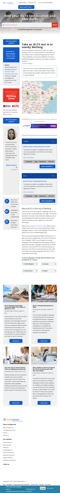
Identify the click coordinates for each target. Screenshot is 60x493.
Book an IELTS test (25, 7)
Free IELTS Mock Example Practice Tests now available (10, 55)
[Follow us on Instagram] (10, 474)
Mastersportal (7, 445)
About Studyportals (8, 427)
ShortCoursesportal (8, 452)
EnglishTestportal (8, 457)
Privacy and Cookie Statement (21, 484)
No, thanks (50, 488)
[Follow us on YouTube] (15, 469)
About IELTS (32, 2)
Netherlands (13, 191)
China (36, 40)
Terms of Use (34, 484)
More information (28, 157)
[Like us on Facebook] (5, 469)
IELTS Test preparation (46, 2)
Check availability (46, 166)
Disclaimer (9, 484)
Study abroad (22, 2)
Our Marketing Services (9, 430)
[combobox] (27, 25)
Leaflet (51, 113)
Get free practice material (11, 42)
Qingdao (25, 141)
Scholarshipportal (7, 450)
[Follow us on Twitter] (5, 474)
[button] (42, 92)
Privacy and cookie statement (18, 489)
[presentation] (5, 134)
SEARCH (54, 25)
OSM (55, 113)
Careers (5, 432)
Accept (43, 488)
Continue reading (27, 63)
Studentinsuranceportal (9, 460)
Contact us (6, 435)
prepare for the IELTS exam (38, 226)
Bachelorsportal (7, 442)
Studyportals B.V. (20, 481)
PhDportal (6, 447)
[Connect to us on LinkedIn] (10, 469)
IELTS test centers (27, 40)
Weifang (42, 40)
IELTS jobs (48, 484)
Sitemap (41, 484)
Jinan (24, 176)
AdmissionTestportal (8, 455)
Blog (4, 484)
